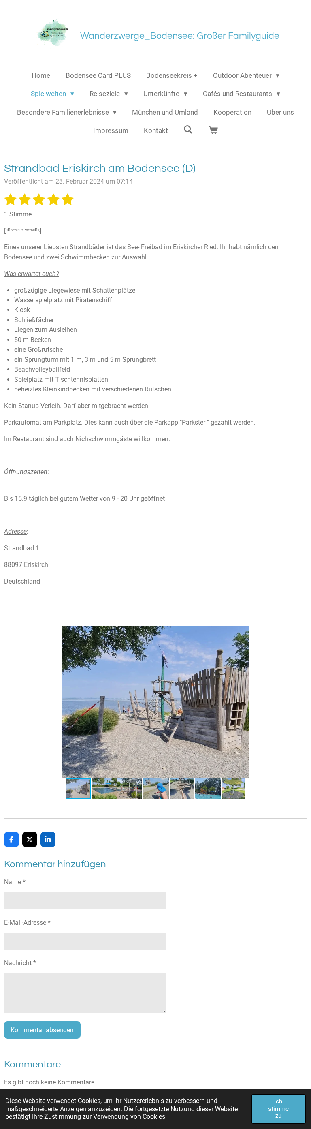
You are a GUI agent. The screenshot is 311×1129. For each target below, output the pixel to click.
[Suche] (188, 130)
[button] (299, 633)
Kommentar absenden (42, 1030)
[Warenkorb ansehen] (213, 131)
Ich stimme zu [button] (278, 1108)
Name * (15, 882)
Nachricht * (20, 963)
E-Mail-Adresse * (27, 922)
